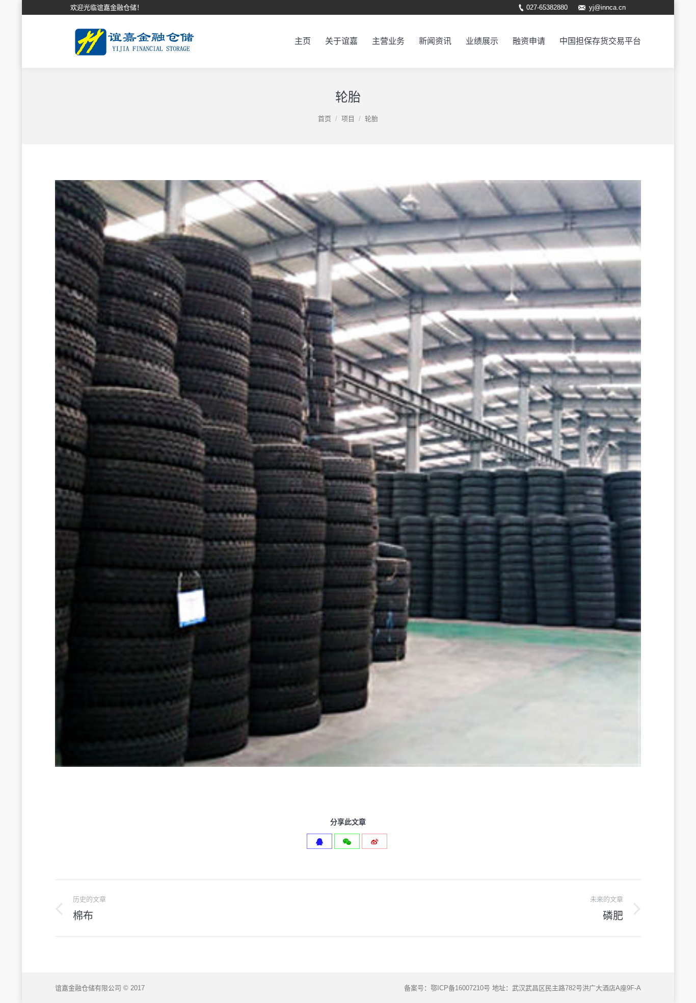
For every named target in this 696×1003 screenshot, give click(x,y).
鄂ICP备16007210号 (460, 988)
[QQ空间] (319, 841)
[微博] (374, 841)
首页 (324, 118)
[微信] (347, 841)
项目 (348, 118)
